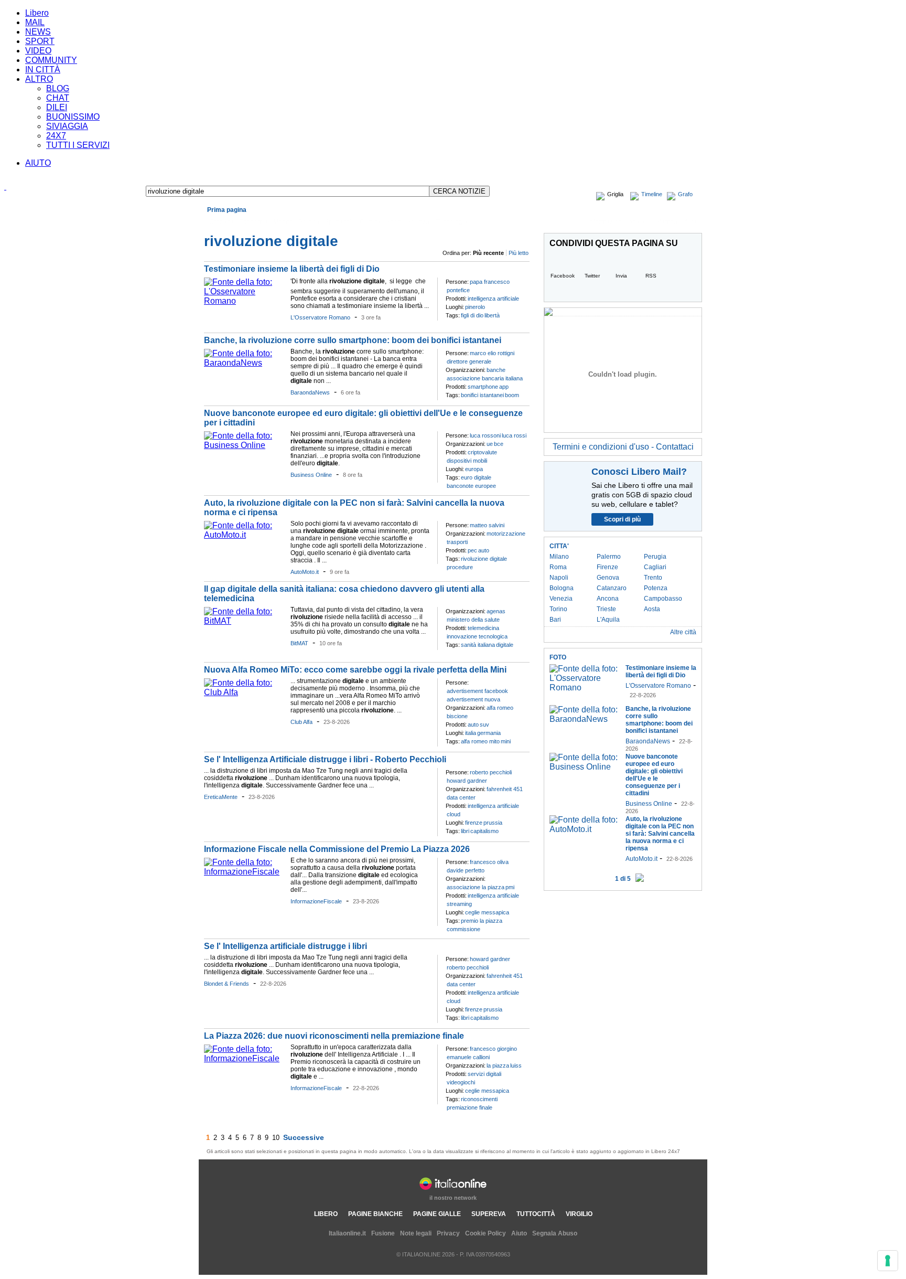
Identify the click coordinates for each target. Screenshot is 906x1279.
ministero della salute (473, 619)
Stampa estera (676, 222)
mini (506, 741)
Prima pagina (226, 210)
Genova (608, 577)
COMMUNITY (51, 60)
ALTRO (39, 78)
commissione (463, 929)
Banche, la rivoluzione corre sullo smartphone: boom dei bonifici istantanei (352, 340)
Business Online (311, 475)
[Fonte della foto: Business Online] (244, 445)
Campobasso (663, 598)
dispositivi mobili (467, 460)
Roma (558, 567)
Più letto (518, 253)
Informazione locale (616, 222)
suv (484, 724)
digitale (504, 645)
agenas (496, 611)
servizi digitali (484, 1074)
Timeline (651, 194)
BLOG (57, 88)
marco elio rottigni (492, 353)
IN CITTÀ (42, 69)
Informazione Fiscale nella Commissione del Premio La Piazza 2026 (337, 849)
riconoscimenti (479, 1099)
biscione (457, 716)
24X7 (56, 135)
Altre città (683, 632)
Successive (303, 1137)
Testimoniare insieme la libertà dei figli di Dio (292, 268)
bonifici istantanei (482, 395)
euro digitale (476, 477)
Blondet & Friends (226, 983)
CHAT (57, 97)
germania (489, 733)
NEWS (38, 31)
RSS (650, 276)
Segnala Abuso (554, 1233)
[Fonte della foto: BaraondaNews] (244, 362)
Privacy (448, 1233)
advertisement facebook (477, 691)
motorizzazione (506, 533)
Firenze (607, 567)
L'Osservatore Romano (320, 317)
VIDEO (38, 50)
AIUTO (38, 162)
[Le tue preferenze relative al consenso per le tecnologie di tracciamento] (888, 1261)
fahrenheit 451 (505, 789)
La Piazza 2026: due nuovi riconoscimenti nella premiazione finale (334, 1035)
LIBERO (326, 1214)
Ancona (608, 598)
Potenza (655, 588)
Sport (393, 222)
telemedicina (483, 628)
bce (498, 444)
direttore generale (469, 361)
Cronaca (221, 222)
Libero (37, 12)
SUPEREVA (488, 1214)
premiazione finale (469, 1107)
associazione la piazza (475, 887)
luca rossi (514, 435)
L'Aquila (608, 619)
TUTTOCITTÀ (535, 1214)
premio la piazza (481, 921)
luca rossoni (485, 435)
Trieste (606, 609)
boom (512, 395)
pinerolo (475, 307)
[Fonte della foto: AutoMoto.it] (244, 534)
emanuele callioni (468, 1057)
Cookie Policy (485, 1233)
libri (465, 831)
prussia (492, 822)
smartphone (483, 386)
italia (470, 733)
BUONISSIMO (73, 116)
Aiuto (519, 1233)
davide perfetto (465, 870)
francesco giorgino (493, 1049)
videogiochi (461, 1082)
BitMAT (299, 643)
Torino (558, 609)
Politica (308, 222)
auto (483, 550)
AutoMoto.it (304, 572)
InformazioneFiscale (316, 901)
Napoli (558, 577)
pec (472, 550)
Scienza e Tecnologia (437, 222)
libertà (492, 315)
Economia (253, 222)
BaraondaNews (310, 392)
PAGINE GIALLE (437, 1214)
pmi (509, 887)
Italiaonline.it (347, 1233)
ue (490, 444)
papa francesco (490, 282)
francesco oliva (489, 862)
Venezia (561, 598)
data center (461, 797)
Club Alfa (301, 722)
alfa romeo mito (480, 741)
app (504, 386)
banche (496, 370)
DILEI (56, 107)
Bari (555, 619)
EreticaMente (221, 797)
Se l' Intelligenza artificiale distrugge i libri (285, 946)
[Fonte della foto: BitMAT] (244, 620)
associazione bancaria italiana (485, 378)
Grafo (685, 194)
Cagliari (655, 567)
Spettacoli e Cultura (353, 222)
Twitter (592, 276)
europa (474, 469)
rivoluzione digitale (484, 559)
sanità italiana (478, 645)
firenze (473, 822)
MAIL (35, 22)
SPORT (40, 41)
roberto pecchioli (491, 772)
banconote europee (471, 486)
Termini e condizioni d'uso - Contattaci (623, 446)
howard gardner (467, 780)
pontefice (458, 290)
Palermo (609, 556)
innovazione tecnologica (477, 636)
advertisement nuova (473, 699)
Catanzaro (612, 588)
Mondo (283, 222)
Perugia (655, 556)
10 (275, 1138)
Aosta (652, 609)
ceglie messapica (487, 912)
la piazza (498, 1065)
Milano (559, 556)
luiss (516, 1065)
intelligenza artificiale (493, 298)
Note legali (416, 1233)
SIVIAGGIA (67, 126)
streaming (459, 904)
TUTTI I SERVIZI (78, 145)
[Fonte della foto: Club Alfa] (244, 692)
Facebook (563, 276)
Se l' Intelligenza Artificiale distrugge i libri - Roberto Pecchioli (325, 759)
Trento (653, 577)
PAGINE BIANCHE (375, 1214)
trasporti (457, 542)
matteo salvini (487, 525)
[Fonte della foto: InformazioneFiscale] (244, 871)
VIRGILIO (579, 1214)
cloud (453, 814)
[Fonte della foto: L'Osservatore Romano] (244, 300)
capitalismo (484, 831)
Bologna (561, 588)
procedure (460, 567)
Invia (621, 276)
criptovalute (482, 452)
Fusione (383, 1233)
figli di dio (472, 315)
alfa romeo (500, 708)
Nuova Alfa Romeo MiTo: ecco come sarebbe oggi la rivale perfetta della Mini (355, 669)
